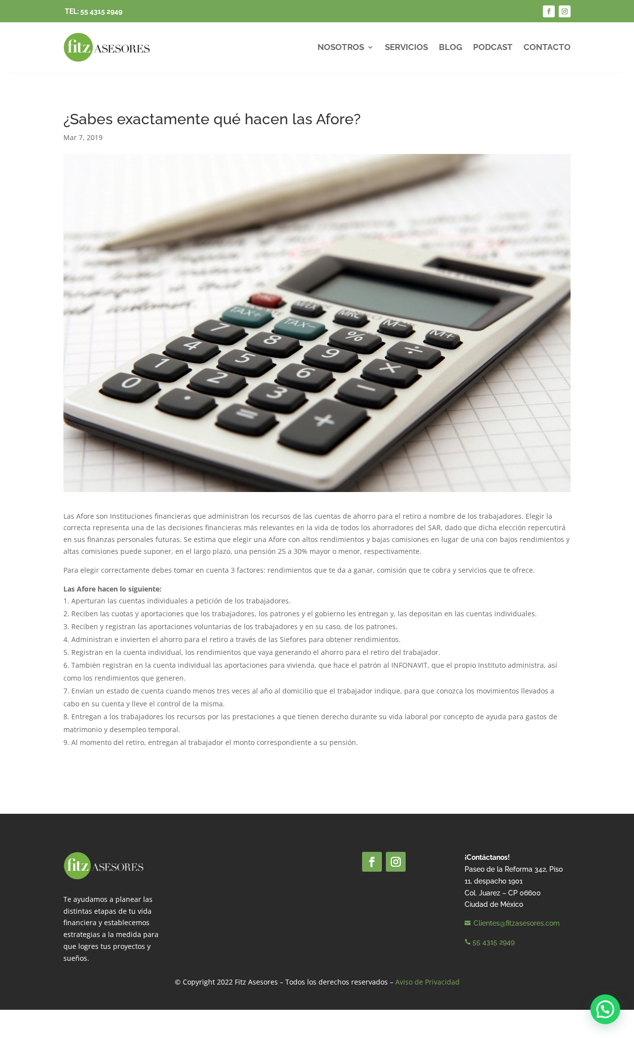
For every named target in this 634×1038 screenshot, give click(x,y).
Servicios (406, 47)
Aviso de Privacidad (427, 982)
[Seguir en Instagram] (565, 11)
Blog (450, 47)
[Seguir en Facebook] (549, 11)
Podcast (493, 47)
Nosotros (340, 47)
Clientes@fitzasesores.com (517, 923)
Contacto (547, 47)
